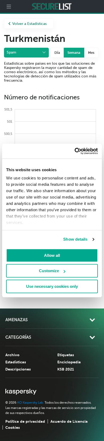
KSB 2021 (65, 369)
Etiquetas (65, 355)
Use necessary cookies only (52, 286)
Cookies (12, 427)
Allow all (52, 255)
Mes (91, 53)
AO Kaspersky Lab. (30, 402)
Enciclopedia (69, 362)
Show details (75, 239)
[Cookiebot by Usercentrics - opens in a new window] (75, 151)
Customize (49, 270)
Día (57, 53)
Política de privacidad (25, 421)
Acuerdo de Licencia (69, 421)
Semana (73, 53)
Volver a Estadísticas (29, 24)
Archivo (12, 355)
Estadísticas (15, 362)
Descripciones (18, 369)
